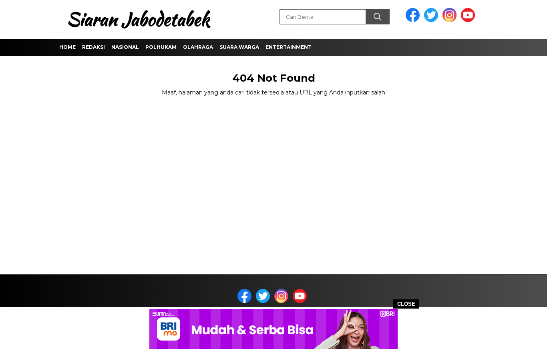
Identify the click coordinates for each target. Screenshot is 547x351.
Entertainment (288, 47)
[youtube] (469, 20)
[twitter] (432, 20)
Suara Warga (239, 47)
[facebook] (414, 20)
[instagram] (450, 20)
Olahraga (198, 47)
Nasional (125, 47)
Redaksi (93, 47)
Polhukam (161, 47)
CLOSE (406, 304)
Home (67, 47)
